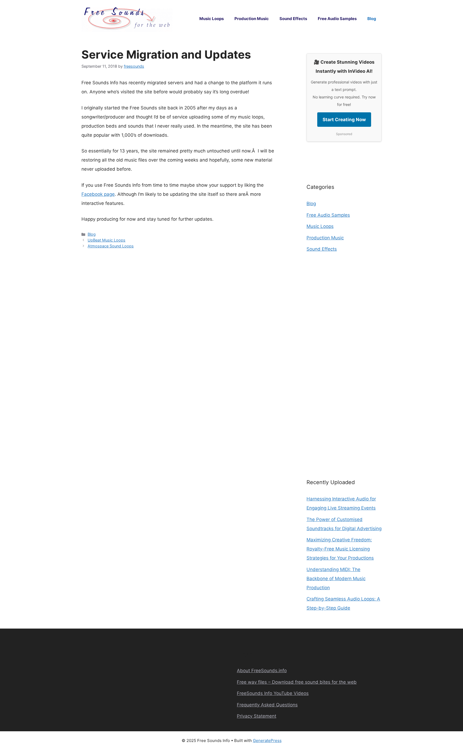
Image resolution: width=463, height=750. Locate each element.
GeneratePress (267, 740)
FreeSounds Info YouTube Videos (273, 693)
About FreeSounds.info (262, 670)
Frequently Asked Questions (267, 704)
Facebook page (98, 194)
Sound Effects (293, 18)
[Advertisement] (344, 360)
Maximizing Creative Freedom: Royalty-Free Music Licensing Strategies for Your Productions (340, 549)
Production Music (251, 18)
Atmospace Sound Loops (111, 246)
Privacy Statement (256, 716)
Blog (371, 18)
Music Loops (211, 18)
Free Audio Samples (337, 18)
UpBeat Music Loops (106, 240)
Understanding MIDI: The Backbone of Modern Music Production (336, 578)
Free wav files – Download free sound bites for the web (297, 682)
